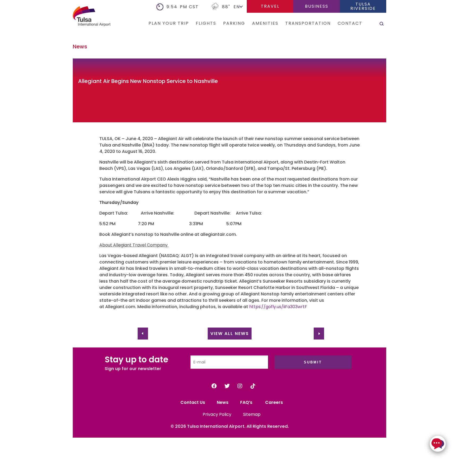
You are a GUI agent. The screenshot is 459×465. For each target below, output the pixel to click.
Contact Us (192, 402)
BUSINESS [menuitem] (316, 6)
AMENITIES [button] (265, 23)
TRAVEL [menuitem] (270, 6)
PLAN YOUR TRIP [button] (168, 23)
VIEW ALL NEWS (229, 333)
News (222, 402)
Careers (274, 402)
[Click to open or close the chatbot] (438, 444)
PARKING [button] (234, 23)
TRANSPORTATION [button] (308, 23)
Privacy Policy (217, 414)
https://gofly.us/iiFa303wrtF (278, 307)
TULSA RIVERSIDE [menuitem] (363, 6)
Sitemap (252, 414)
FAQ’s (246, 402)
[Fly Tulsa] (83, 17)
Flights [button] (206, 23)
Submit (313, 362)
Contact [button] (350, 23)
